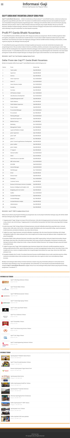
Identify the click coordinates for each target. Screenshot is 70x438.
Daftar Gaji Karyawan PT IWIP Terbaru (20, 402)
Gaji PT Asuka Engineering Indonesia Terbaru (22, 342)
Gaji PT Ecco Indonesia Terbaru (18, 314)
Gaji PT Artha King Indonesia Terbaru (20, 280)
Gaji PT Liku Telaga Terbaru (17, 335)
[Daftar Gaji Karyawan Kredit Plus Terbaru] (5, 384)
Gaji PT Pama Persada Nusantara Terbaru (21, 362)
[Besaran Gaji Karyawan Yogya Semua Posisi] (5, 371)
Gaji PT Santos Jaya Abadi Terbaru (19, 307)
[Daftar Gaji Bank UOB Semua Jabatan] (5, 419)
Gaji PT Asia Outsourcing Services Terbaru (21, 328)
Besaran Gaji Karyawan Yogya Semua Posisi (21, 368)
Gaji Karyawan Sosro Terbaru (18, 408)
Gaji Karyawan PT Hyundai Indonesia (19, 388)
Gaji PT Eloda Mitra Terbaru (17, 321)
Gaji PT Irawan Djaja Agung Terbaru (19, 300)
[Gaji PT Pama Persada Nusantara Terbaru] (5, 364)
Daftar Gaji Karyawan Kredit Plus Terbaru (20, 383)
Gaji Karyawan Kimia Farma (17, 376)
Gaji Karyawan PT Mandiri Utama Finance (20, 355)
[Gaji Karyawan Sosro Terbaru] (5, 411)
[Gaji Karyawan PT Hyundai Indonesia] (5, 391)
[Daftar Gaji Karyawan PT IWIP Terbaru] (5, 404)
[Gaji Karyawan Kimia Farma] (5, 378)
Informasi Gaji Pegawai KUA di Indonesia (21, 395)
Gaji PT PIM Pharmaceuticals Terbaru (20, 293)
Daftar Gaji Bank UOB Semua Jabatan (20, 416)
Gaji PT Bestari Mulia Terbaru (18, 286)
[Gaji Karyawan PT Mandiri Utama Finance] (5, 357)
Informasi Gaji (35, 4)
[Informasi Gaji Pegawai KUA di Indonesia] (5, 398)
